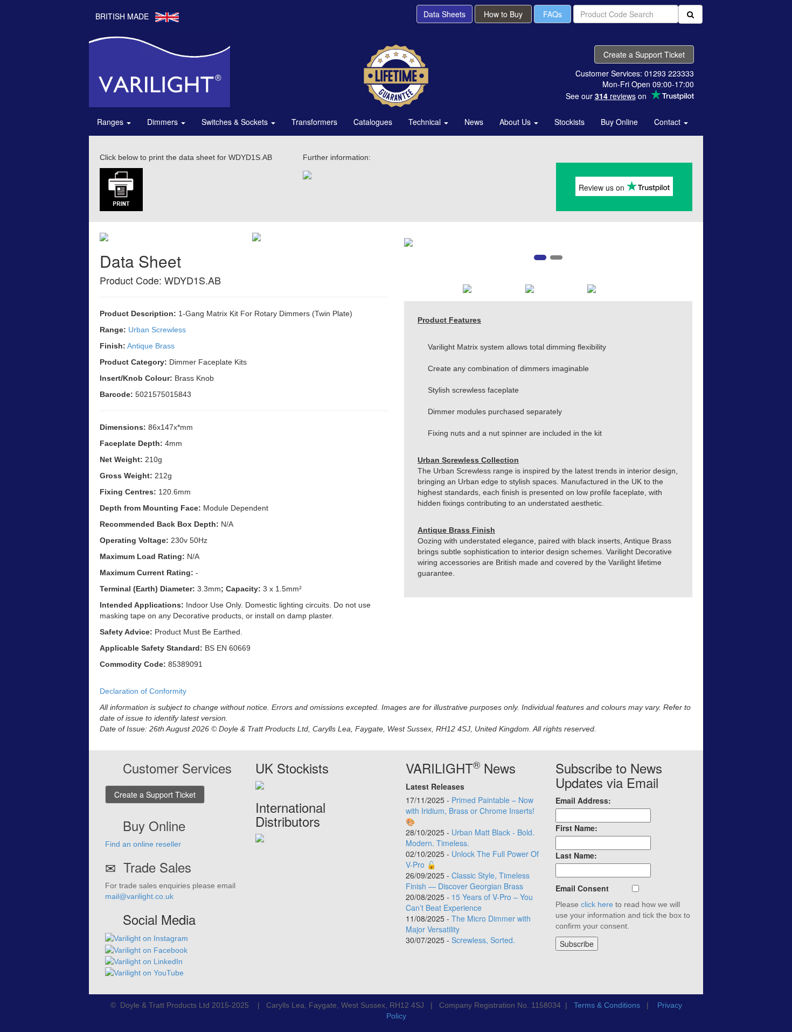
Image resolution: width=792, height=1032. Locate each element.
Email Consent (582, 888)
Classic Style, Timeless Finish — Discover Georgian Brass (468, 880)
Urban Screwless (157, 329)
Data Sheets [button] (444, 14)
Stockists (569, 121)
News (473, 121)
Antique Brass (151, 345)
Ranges (111, 121)
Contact (668, 121)
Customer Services (177, 767)
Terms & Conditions (607, 1005)
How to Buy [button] (503, 14)
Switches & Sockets (236, 121)
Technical (425, 121)
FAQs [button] (552, 14)
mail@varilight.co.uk (139, 896)
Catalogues (372, 121)
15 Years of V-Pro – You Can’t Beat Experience (469, 902)
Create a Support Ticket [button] (644, 54)
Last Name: (576, 855)
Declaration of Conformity (143, 691)
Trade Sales (157, 866)
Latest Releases (435, 786)
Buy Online (619, 121)
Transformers (314, 121)
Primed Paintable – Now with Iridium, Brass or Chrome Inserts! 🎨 (470, 810)
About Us (516, 121)
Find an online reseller (143, 844)
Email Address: (583, 800)
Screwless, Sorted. (483, 940)
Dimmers (163, 121)
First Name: (576, 827)
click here (597, 904)
